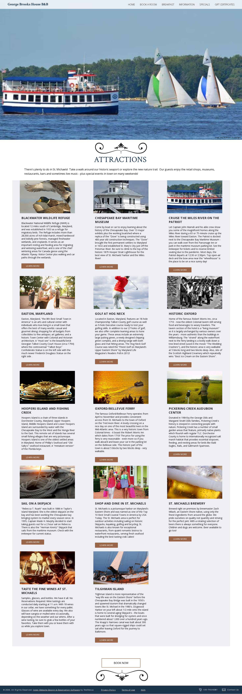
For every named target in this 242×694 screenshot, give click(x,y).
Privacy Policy (108, 690)
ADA (143, 690)
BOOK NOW (121, 663)
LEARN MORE (33, 265)
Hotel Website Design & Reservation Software (56, 690)
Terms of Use (128, 690)
